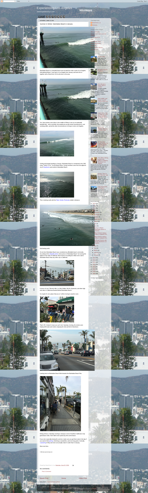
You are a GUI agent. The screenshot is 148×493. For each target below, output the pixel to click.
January (96, 255)
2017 (94, 208)
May (95, 245)
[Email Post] (73, 465)
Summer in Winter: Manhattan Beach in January (100, 229)
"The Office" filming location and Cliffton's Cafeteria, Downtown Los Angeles (103, 160)
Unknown (94, 25)
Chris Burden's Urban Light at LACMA (102, 85)
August (96, 221)
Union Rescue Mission (97, 47)
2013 (94, 262)
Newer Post (44, 478)
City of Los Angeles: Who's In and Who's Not (102, 129)
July (95, 223)
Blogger (94, 488)
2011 (94, 266)
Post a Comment (46, 471)
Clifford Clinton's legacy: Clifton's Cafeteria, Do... (101, 233)
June (95, 226)
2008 (94, 273)
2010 (94, 269)
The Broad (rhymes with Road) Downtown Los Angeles (100, 242)
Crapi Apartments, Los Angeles (102, 187)
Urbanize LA (94, 49)
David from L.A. (96, 22)
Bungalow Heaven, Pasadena (103, 70)
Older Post (83, 478)
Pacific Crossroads (96, 43)
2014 (94, 260)
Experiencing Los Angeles (54, 8)
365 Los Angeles (95, 31)
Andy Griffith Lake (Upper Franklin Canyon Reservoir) (103, 100)
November (97, 214)
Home (63, 478)
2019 (94, 203)
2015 (94, 257)
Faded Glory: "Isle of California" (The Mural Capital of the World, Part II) (103, 115)
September (97, 219)
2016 (94, 210)
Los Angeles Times (96, 41)
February (96, 252)
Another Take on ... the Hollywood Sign (103, 174)
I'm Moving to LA (95, 37)
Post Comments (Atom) (53, 482)
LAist (92, 39)
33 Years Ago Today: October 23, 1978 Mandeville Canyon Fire (103, 144)
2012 (94, 264)
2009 (94, 271)
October (96, 217)
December (97, 212)
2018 (94, 206)
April (95, 248)
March (96, 250)
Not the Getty (101, 56)
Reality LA (93, 45)
